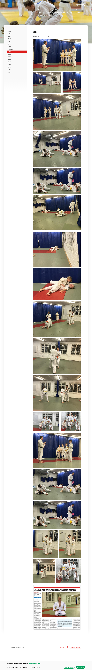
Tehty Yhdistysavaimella (75, 647)
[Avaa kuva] (57, 55)
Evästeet (62, 647)
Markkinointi (36, 667)
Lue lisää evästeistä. (35, 663)
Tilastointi (25, 667)
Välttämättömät (13, 667)
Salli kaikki (80, 667)
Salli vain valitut (68, 667)
